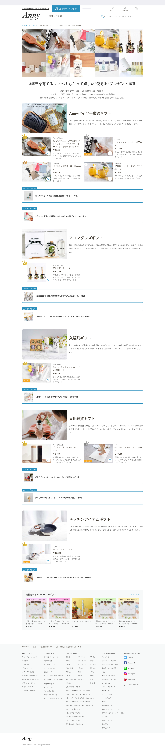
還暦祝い (80, 675)
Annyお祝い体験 (49, 691)
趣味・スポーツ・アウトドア (111, 709)
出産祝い (68, 664)
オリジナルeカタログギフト (53, 698)
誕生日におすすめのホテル (74, 724)
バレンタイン (82, 661)
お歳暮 (92, 661)
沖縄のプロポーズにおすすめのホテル (78, 701)
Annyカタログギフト (50, 695)
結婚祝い (68, 661)
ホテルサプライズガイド (74, 713)
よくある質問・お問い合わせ (53, 675)
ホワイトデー (82, 664)
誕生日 (35, 25)
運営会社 (25, 661)
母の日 (92, 675)
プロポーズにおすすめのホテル (76, 716)
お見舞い (80, 668)
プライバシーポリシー (29, 683)
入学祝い (93, 657)
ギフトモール (48, 687)
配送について (48, 672)
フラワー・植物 (107, 694)
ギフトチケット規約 (28, 690)
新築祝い (68, 672)
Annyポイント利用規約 (29, 675)
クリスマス (81, 657)
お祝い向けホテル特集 (73, 687)
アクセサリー (106, 657)
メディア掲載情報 (28, 672)
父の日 (92, 679)
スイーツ (105, 717)
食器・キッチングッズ (109, 679)
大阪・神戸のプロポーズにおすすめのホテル (80, 698)
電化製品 (105, 724)
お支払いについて (49, 664)
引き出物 (68, 683)
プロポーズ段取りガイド (74, 709)
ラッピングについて (50, 668)
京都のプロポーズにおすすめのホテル (78, 694)
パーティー (81, 683)
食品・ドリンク (107, 720)
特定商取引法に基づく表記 (30, 679)
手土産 (68, 675)
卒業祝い (93, 668)
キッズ (104, 702)
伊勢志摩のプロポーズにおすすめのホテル (79, 705)
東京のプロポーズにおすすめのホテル (78, 690)
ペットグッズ (106, 698)
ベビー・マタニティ (108, 687)
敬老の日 (93, 683)
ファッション (106, 683)
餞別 (79, 672)
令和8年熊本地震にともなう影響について (35, 9)
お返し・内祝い (71, 679)
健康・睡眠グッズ (107, 705)
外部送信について (28, 687)
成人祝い (93, 664)
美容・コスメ (106, 690)
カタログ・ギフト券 (108, 676)
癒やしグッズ (106, 728)
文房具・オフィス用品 (109, 668)
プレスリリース (27, 668)
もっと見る (135, 594)
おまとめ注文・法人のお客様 (68, 9)
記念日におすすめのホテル (74, 720)
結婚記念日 (69, 668)
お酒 (103, 672)
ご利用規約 (25, 664)
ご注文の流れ (48, 661)
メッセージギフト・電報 (110, 664)
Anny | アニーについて (29, 657)
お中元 (92, 672)
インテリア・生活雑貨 (109, 661)
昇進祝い (80, 679)
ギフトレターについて (51, 657)
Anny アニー (26, 25)
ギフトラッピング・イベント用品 (113, 713)
